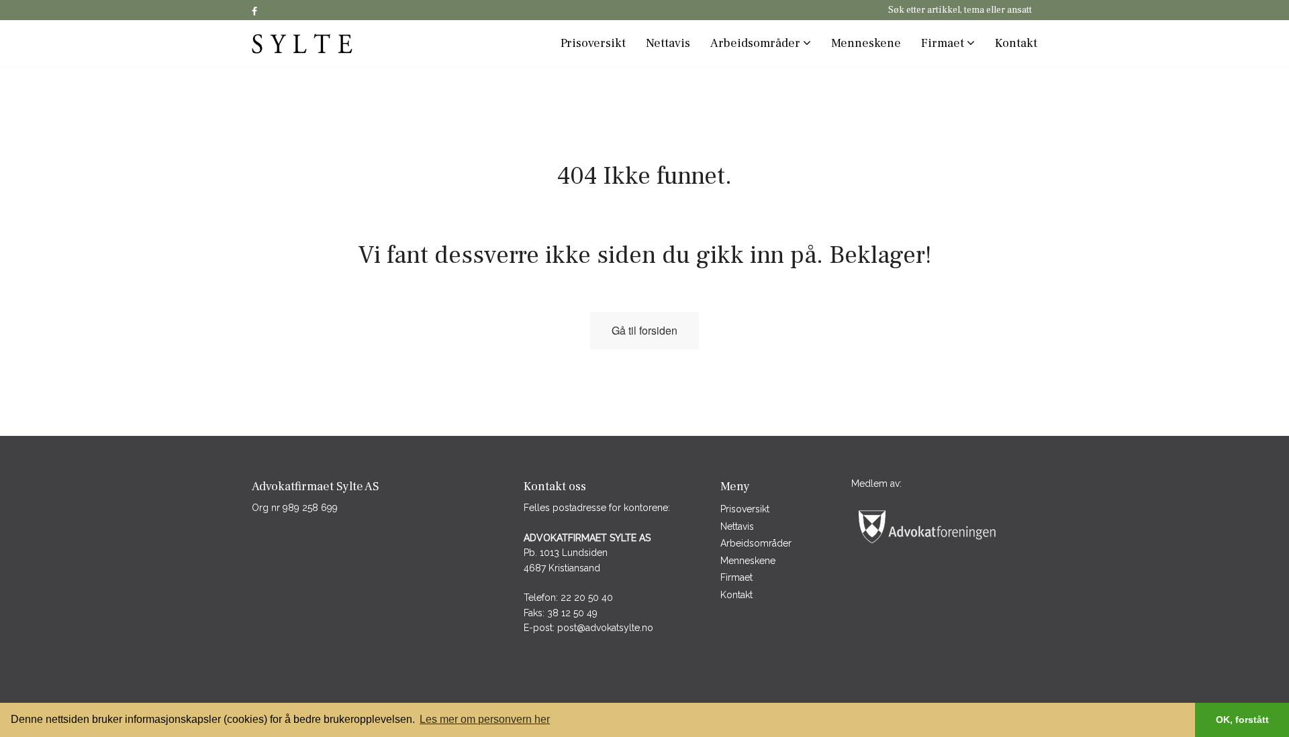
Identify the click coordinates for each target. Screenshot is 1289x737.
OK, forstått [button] (1242, 719)
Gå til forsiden (644, 330)
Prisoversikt (593, 43)
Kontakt (1016, 43)
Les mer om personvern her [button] (485, 719)
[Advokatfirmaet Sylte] (342, 43)
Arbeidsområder (756, 43)
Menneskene (866, 43)
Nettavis (668, 43)
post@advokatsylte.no (605, 627)
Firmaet (944, 43)
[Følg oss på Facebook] (254, 12)
